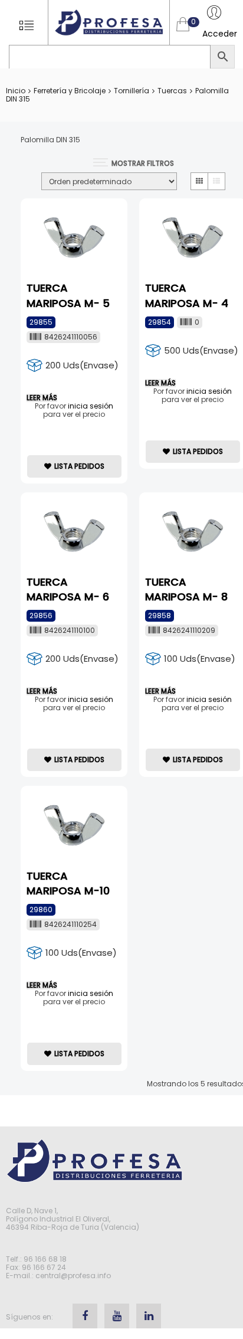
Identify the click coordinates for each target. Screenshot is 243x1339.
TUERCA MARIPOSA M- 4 (186, 295)
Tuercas (172, 91)
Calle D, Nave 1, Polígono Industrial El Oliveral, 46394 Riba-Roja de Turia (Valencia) (72, 1219)
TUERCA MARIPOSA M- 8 (186, 589)
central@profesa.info (73, 1276)
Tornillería (131, 91)
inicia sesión (90, 406)
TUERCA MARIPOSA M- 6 (68, 589)
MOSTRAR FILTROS (142, 163)
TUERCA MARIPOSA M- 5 (68, 295)
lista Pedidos (79, 466)
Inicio (15, 91)
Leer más (42, 398)
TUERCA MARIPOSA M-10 (68, 883)
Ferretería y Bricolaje (70, 91)
